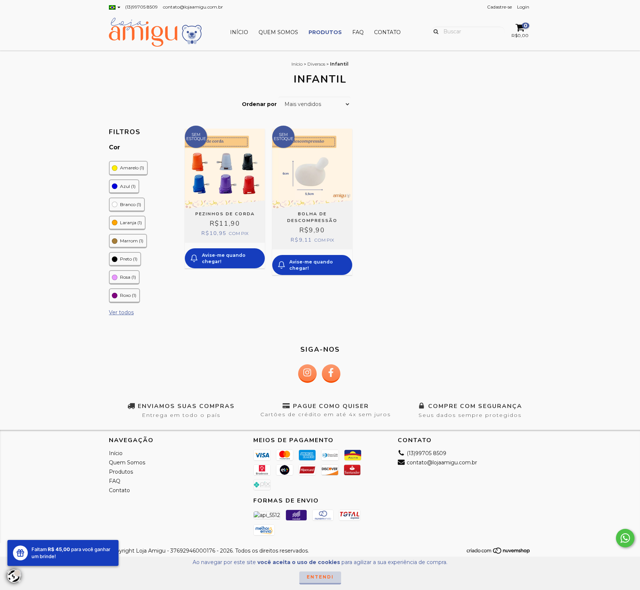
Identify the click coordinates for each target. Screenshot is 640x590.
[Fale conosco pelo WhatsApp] (625, 538)
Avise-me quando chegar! (224, 258)
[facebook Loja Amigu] (331, 373)
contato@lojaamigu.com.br (193, 7)
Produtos (325, 32)
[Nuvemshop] (498, 553)
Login (523, 7)
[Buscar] (434, 31)
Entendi (320, 577)
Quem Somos (278, 32)
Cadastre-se (499, 7)
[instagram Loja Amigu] (307, 373)
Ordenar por (259, 104)
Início (239, 32)
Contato (387, 32)
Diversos (316, 64)
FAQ (358, 32)
